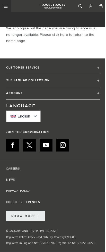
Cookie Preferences (23, 202)
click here (60, 35)
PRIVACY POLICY (18, 190)
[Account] (90, 6)
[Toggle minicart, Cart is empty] (101, 6)
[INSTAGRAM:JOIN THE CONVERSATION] (62, 145)
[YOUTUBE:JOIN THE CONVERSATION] (46, 145)
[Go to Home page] (52, 6)
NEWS (10, 179)
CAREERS (13, 168)
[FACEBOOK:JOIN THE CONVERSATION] (12, 145)
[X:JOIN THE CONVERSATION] (29, 145)
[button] (53, 70)
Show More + (25, 216)
